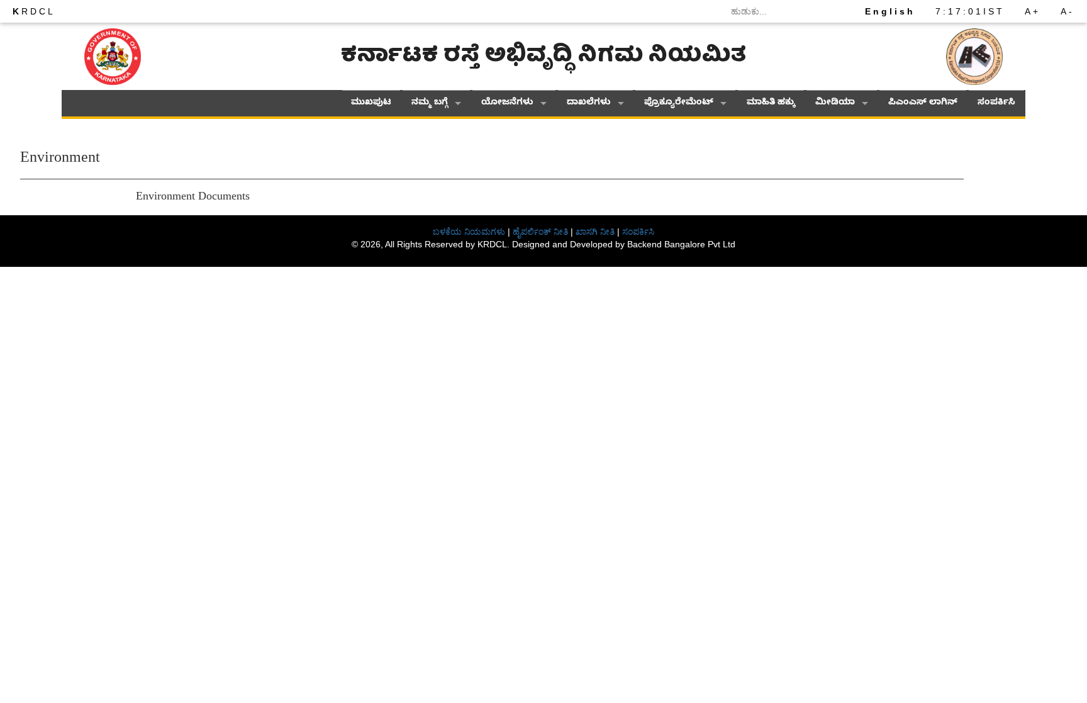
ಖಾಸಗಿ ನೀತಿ (595, 232)
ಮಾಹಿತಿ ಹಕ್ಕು (771, 104)
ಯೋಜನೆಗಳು (507, 104)
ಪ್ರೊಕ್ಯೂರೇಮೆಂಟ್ (678, 104)
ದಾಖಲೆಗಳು (589, 104)
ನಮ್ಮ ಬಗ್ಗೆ (429, 104)
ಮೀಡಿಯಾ (835, 104)
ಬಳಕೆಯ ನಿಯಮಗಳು (469, 232)
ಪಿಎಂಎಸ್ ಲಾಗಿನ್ (922, 104)
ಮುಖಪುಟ (371, 104)
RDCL (34, 11)
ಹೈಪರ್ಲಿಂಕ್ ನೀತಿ (540, 232)
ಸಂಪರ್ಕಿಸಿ (996, 104)
